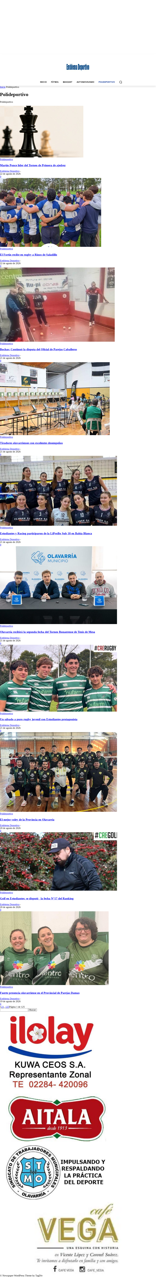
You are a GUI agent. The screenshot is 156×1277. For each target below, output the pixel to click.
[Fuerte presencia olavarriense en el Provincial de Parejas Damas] (54, 984)
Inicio (2, 87)
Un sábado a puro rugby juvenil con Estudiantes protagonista (38, 719)
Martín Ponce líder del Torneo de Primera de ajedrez (33, 165)
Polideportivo (6, 159)
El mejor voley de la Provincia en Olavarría (27, 819)
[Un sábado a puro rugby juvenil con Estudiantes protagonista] (58, 710)
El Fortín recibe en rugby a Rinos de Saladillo (28, 254)
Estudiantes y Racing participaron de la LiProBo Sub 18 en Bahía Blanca (46, 533)
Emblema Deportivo (10, 171)
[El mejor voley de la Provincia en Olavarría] (58, 811)
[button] (120, 82)
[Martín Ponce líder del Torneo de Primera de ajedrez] (41, 156)
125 (7, 1007)
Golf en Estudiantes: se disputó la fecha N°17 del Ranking (37, 898)
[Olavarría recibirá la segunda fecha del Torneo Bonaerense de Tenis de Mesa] (58, 623)
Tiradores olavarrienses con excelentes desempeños (31, 443)
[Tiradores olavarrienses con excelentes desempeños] (55, 434)
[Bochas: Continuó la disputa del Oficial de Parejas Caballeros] (57, 341)
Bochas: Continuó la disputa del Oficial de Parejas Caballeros (38, 349)
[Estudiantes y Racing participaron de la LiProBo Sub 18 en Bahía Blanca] (58, 525)
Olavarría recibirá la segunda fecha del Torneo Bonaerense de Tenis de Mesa (47, 631)
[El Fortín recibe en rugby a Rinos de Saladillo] (50, 246)
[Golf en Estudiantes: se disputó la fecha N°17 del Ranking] (58, 890)
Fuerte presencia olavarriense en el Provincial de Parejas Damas (40, 992)
